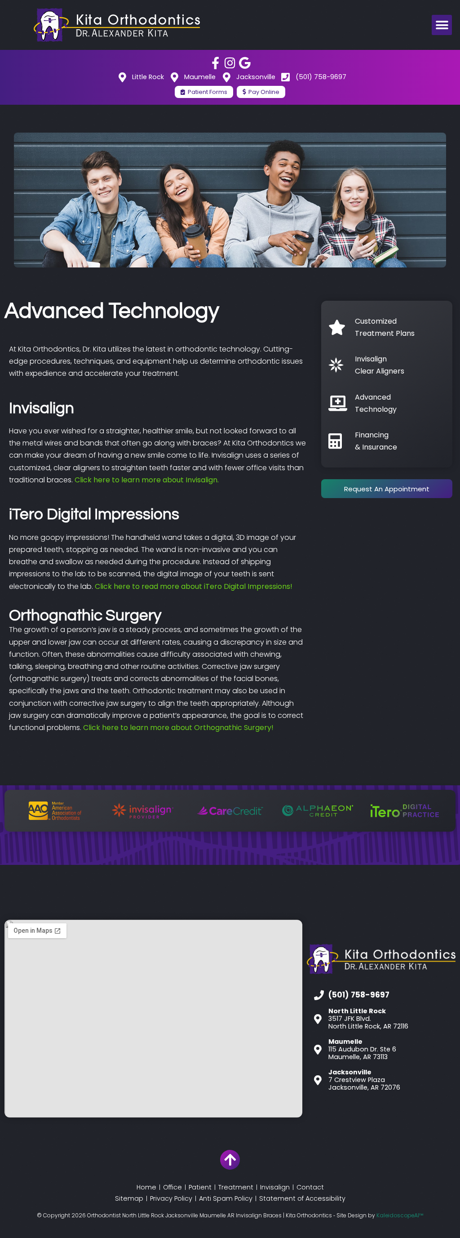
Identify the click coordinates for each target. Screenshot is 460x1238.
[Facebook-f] (215, 63)
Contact (310, 1187)
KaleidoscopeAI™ (399, 1215)
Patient (200, 1187)
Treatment (235, 1187)
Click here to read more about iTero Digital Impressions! (194, 586)
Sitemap (129, 1198)
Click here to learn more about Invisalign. (147, 480)
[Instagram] (230, 63)
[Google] (245, 63)
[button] (442, 25)
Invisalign (275, 1187)
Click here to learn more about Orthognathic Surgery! (178, 727)
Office (172, 1187)
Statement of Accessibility (302, 1198)
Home (146, 1187)
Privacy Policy (171, 1198)
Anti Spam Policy (225, 1198)
